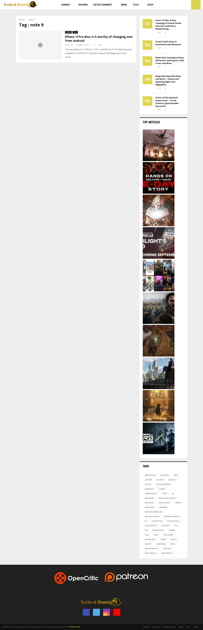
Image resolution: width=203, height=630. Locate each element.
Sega (147, 535)
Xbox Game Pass (152, 549)
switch (173, 539)
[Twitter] (181, 5)
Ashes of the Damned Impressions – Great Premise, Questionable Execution (167, 102)
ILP (173, 494)
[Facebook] (177, 5)
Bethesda (164, 475)
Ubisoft (148, 544)
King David (149, 503)
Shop (150, 4)
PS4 (175, 526)
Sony (156, 535)
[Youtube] (188, 5)
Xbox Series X (167, 553)
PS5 (146, 530)
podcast (166, 526)
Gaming (65, 4)
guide (164, 494)
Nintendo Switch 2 (172, 516)
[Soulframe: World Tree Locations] (158, 355)
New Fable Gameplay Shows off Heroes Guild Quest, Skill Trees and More (169, 60)
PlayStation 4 (173, 521)
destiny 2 (172, 480)
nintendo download (153, 512)
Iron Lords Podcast (168, 498)
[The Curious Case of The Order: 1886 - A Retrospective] (158, 323)
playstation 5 (151, 526)
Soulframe (168, 535)
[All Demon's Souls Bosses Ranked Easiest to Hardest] (158, 225)
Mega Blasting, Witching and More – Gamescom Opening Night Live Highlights (168, 80)
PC (146, 521)
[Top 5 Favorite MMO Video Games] (158, 290)
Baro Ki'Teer (150, 475)
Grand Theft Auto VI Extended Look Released (168, 43)
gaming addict (151, 494)
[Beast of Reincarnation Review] (158, 421)
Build (176, 475)
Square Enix (150, 539)
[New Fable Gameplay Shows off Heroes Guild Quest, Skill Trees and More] (158, 388)
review (172, 530)
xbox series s (151, 553)
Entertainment (103, 4)
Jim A (69, 45)
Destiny (160, 480)
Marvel (178, 503)
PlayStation (157, 521)
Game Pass (149, 489)
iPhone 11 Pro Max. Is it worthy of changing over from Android (99, 38)
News (124, 4)
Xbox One (167, 549)
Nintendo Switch (152, 516)
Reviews (83, 4)
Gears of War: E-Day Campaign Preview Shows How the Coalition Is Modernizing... (168, 24)
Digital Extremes (163, 484)
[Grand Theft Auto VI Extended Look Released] (158, 160)
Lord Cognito (164, 503)
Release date (158, 530)
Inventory (149, 498)
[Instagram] (184, 5)
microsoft (150, 507)
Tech (136, 4)
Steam (163, 539)
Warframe (161, 544)
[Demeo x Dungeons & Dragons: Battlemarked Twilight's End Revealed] (158, 258)
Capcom (148, 480)
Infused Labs (74, 627)
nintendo (163, 507)
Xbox (172, 544)
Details (148, 484)
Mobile (68, 32)
